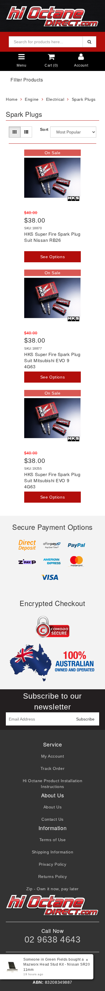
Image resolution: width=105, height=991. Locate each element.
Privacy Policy (52, 864)
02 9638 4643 (52, 939)
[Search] (89, 41)
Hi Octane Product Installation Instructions (53, 783)
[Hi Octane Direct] (52, 15)
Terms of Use (52, 839)
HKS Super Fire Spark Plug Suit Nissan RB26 (52, 237)
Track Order (52, 768)
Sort (44, 129)
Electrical (55, 99)
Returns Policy (52, 876)
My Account (52, 756)
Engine (31, 99)
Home (12, 99)
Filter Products (26, 79)
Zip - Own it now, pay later (52, 888)
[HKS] (73, 198)
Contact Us (52, 819)
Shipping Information (52, 852)
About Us (52, 807)
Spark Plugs (84, 99)
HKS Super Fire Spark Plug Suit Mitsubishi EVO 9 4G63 (52, 360)
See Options (52, 256)
